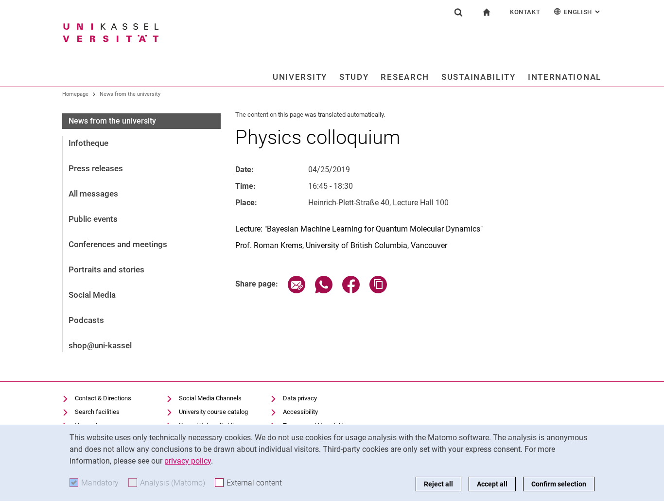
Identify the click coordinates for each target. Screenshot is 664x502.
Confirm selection (558, 484)
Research (405, 77)
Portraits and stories (106, 269)
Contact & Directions (103, 398)
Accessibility (300, 411)
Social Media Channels (210, 398)
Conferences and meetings (118, 244)
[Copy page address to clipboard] (378, 290)
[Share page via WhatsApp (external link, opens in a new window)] (323, 290)
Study (354, 77)
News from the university (130, 94)
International (564, 77)
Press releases (96, 168)
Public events (93, 219)
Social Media (92, 295)
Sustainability (478, 77)
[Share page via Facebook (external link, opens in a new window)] (351, 290)
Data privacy (300, 398)
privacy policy (187, 461)
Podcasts (86, 320)
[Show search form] (458, 12)
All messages (93, 193)
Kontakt (525, 12)
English (583, 12)
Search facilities (97, 411)
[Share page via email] (296, 290)
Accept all (492, 484)
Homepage (75, 94)
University (300, 77)
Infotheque (88, 143)
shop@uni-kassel (100, 345)
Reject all (438, 484)
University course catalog (213, 411)
